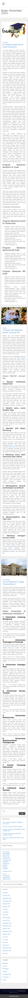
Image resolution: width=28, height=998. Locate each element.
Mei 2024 (5, 942)
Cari (4, 811)
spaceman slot (6, 879)
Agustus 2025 (6, 906)
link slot (5, 874)
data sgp (23, 626)
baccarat (22, 172)
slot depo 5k (6, 857)
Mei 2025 (5, 914)
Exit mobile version (14, 996)
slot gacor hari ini (7, 871)
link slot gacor (6, 875)
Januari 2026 (6, 895)
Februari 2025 (6, 917)
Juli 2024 (5, 937)
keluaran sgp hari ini (14, 446)
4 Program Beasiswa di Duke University (13, 45)
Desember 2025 (7, 898)
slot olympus (6, 851)
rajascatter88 (6, 853)
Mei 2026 (5, 892)
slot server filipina (13, 549)
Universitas (5, 42)
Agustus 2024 (6, 934)
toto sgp (10, 74)
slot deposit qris (7, 860)
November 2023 (7, 950)
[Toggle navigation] (3, 3)
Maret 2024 (6, 945)
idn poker (5, 868)
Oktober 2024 (6, 928)
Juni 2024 (5, 939)
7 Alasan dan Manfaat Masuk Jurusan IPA (12, 331)
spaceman (5, 861)
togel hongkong (21, 358)
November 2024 (7, 926)
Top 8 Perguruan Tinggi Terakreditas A (13, 583)
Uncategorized (6, 579)
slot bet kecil (6, 855)
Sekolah (5, 328)
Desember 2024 (7, 923)
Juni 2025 (5, 912)
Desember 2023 (7, 948)
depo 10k (5, 865)
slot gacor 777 (6, 863)
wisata (4, 979)
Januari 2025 (6, 920)
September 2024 (7, 931)
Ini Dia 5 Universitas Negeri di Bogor (12, 826)
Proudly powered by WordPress (10, 991)
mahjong (5, 867)
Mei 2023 (5, 953)
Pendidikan (6, 968)
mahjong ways (6, 877)
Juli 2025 (5, 909)
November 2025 (7, 901)
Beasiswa (5, 963)
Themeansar (14, 992)
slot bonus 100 (6, 858)
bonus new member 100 (15, 647)
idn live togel (12, 230)
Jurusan (5, 966)
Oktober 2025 (6, 903)
